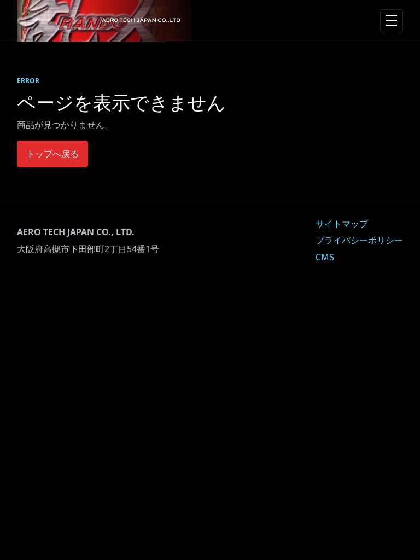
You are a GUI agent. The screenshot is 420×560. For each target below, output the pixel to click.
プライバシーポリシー (359, 240)
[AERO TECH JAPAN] (104, 21)
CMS (325, 257)
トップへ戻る (52, 154)
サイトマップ (342, 224)
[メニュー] (391, 20)
